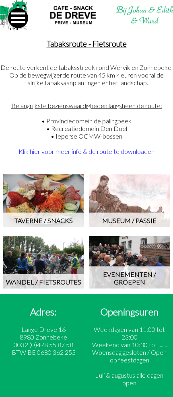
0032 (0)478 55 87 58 (43, 344)
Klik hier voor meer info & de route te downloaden (86, 151)
